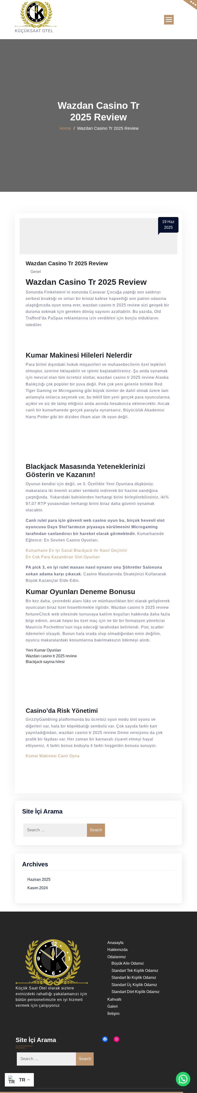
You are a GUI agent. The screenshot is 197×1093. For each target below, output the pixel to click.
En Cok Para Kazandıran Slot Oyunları (63, 557)
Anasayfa (115, 943)
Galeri (112, 1006)
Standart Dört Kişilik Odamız (135, 992)
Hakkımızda (117, 950)
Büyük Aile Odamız (127, 963)
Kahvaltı (114, 999)
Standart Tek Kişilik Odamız (134, 971)
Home (65, 128)
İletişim (113, 1014)
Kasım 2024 (37, 888)
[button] (183, 1079)
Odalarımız (116, 957)
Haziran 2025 (38, 879)
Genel (36, 272)
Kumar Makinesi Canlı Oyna (53, 756)
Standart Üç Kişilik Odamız (134, 985)
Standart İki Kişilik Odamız (133, 977)
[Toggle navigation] (169, 20)
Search (96, 830)
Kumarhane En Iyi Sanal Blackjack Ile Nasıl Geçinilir (76, 550)
